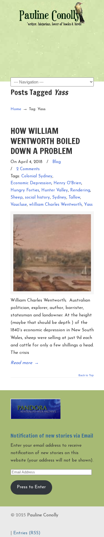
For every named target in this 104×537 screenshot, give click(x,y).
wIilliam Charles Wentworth (55, 205)
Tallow (74, 198)
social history (37, 198)
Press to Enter (31, 487)
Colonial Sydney (36, 176)
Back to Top (86, 375)
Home (16, 109)
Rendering (80, 190)
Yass (88, 205)
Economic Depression (31, 183)
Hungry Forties (25, 190)
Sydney (59, 198)
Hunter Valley (54, 190)
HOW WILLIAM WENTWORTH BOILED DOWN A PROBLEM (45, 141)
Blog (56, 162)
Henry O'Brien (67, 183)
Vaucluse (19, 205)
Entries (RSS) (26, 533)
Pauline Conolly (52, 14)
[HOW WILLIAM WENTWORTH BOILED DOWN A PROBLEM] (52, 252)
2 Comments (28, 169)
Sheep (17, 198)
